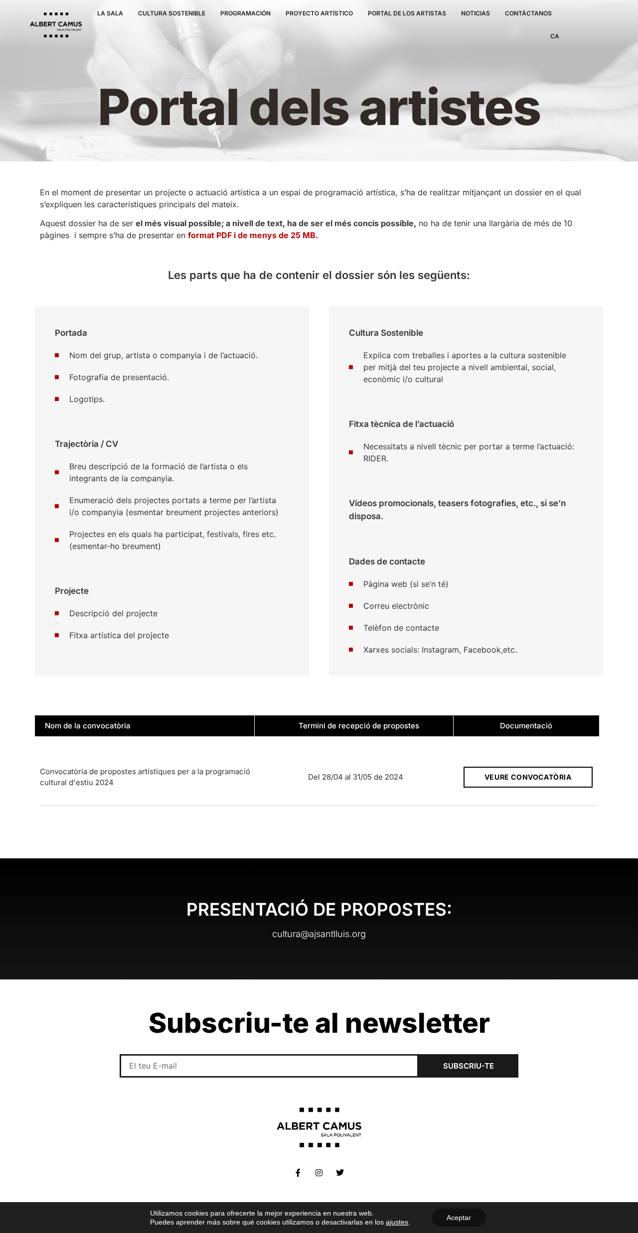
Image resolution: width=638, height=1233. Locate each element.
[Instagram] (319, 1173)
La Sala (110, 13)
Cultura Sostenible (171, 13)
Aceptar (459, 1218)
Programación (245, 13)
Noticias (475, 13)
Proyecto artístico (319, 13)
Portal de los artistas (407, 13)
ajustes (397, 1222)
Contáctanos (528, 13)
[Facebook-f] (298, 1173)
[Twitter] (340, 1173)
